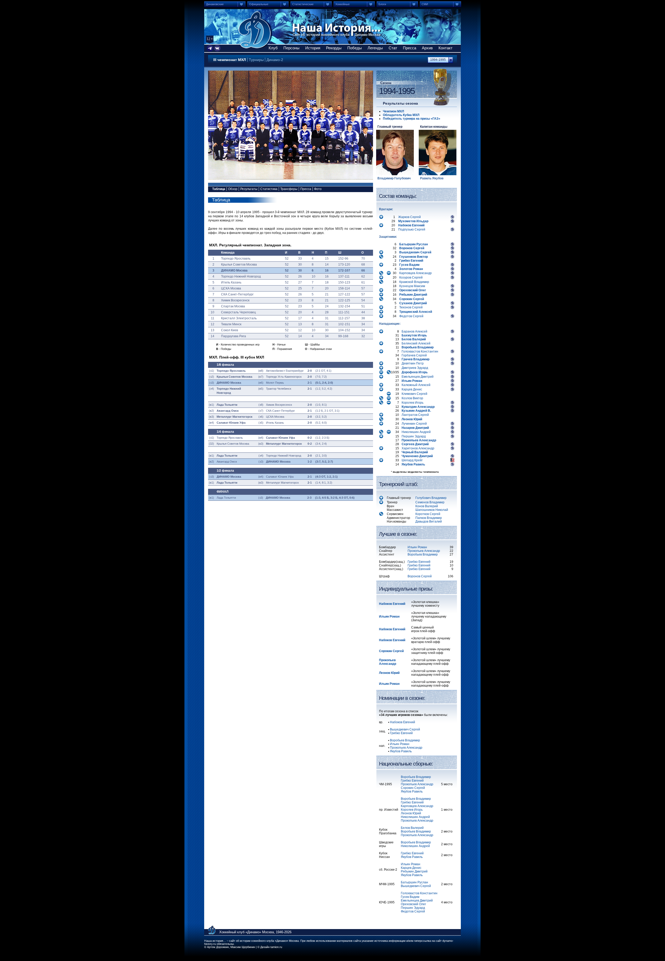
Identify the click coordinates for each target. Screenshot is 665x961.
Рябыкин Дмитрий (414, 871)
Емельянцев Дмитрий (418, 376)
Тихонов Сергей (411, 307)
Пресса (409, 48)
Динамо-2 (275, 60)
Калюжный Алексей (416, 385)
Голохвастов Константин (420, 351)
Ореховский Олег (413, 904)
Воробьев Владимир (423, 554)
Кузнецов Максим (412, 286)
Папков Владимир (428, 518)
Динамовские (215, 4)
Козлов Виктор (412, 398)
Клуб (273, 48)
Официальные (258, 4)
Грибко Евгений (419, 562)
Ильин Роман (417, 547)
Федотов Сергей (411, 316)
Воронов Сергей (420, 576)
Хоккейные (342, 4)
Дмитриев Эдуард (415, 368)
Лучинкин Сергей (414, 423)
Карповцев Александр (415, 273)
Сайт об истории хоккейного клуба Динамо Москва (255, 29)
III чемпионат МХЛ (229, 60)
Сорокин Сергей (413, 788)
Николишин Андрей (416, 432)
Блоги (382, 4)
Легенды (375, 48)
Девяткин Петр (413, 363)
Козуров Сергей (411, 277)
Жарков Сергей (409, 217)
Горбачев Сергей (414, 355)
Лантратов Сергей (415, 415)
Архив (427, 48)
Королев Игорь (412, 402)
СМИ (425, 4)
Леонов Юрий (411, 813)
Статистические (303, 4)
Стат (393, 48)
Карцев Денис (412, 389)
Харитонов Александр (418, 448)
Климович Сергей (414, 394)
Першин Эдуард (414, 436)
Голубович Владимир (431, 498)
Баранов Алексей (414, 331)
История (312, 48)
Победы (354, 48)
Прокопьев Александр (424, 551)
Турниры (256, 60)
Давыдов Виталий (428, 521)
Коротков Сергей (427, 514)
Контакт (445, 48)
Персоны (291, 48)
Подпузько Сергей (411, 229)
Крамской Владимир (414, 282)
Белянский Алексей (416, 343)
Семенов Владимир (429, 502)
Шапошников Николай (431, 510)
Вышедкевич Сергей (416, 886)
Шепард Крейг (412, 460)
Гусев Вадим (410, 897)
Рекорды (334, 48)
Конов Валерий (426, 506)
